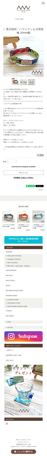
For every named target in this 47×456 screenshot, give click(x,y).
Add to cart (23, 172)
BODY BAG (9, 275)
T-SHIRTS (9, 310)
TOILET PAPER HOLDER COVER (17, 306)
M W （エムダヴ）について (23, 439)
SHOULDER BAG (11, 270)
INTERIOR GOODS (11, 295)
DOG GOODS (10, 316)
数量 (4, 161)
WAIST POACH (10, 280)
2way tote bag (12, 262)
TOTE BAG (9, 252)
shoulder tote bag (14, 256)
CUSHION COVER (12, 299)
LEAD (9, 322)
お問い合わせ (10, 360)
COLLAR (10, 327)
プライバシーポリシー (23, 442)
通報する (40, 189)
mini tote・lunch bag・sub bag (18, 266)
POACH (8, 285)
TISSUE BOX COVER (13, 303)
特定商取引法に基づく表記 (14, 355)
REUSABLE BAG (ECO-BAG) (14, 290)
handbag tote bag (14, 259)
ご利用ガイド (10, 350)
